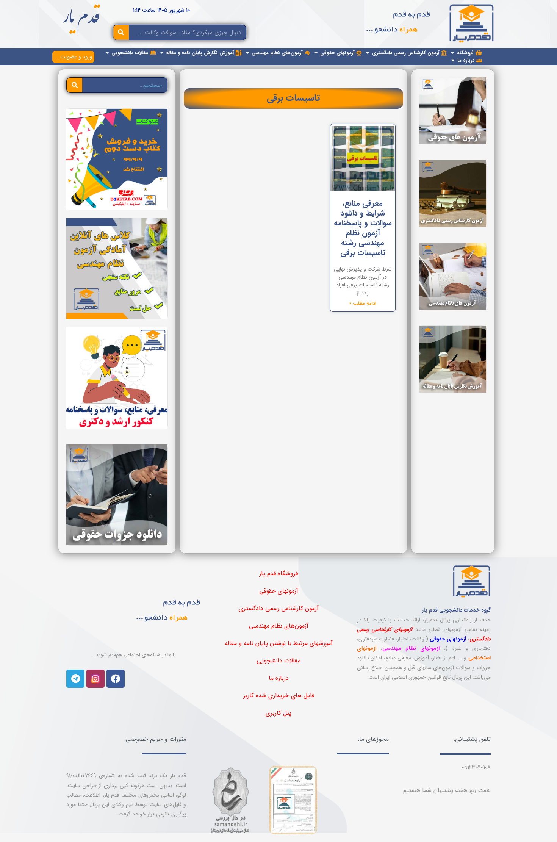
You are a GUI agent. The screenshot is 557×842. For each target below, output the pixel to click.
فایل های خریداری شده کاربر (278, 695)
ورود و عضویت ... (73, 57)
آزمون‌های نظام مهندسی (278, 626)
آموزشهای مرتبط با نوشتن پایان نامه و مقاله (279, 643)
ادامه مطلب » (362, 303)
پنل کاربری (278, 713)
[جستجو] (121, 32)
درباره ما (279, 678)
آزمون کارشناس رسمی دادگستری (279, 608)
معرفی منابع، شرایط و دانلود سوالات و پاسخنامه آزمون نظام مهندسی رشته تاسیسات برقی (363, 227)
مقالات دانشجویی (278, 660)
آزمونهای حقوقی (278, 591)
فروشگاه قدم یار (278, 573)
